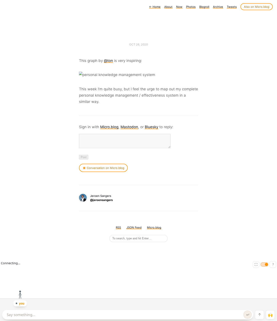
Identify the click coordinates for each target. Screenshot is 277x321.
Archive (218, 6)
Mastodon (129, 127)
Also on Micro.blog (256, 6)
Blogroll (204, 6)
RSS (118, 227)
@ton (108, 60)
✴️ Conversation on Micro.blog (103, 168)
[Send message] (247, 315)
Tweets (232, 6)
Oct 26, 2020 (138, 44)
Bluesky (151, 127)
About (168, 6)
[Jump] (259, 314)
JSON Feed (134, 227)
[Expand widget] (256, 264)
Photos (191, 6)
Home (155, 6)
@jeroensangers (101, 200)
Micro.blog (109, 127)
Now (179, 6)
